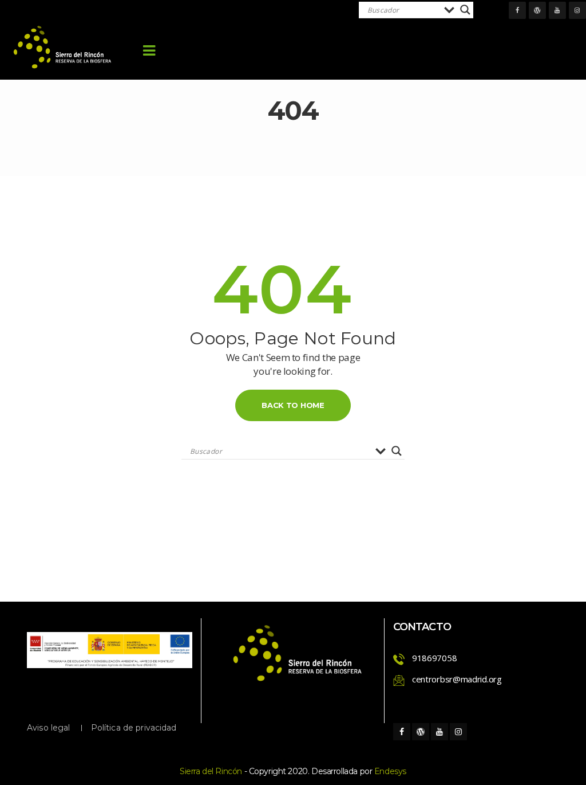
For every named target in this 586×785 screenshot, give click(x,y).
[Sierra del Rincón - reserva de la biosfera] (63, 47)
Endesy (390, 771)
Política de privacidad (134, 727)
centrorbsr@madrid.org (457, 679)
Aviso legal (48, 727)
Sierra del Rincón (211, 771)
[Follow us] (517, 10)
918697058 (434, 658)
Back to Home (293, 405)
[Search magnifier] (465, 10)
